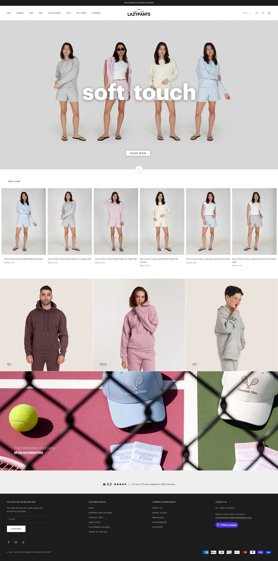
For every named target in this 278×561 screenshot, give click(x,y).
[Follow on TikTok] (23, 542)
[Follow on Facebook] (8, 542)
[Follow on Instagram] (15, 542)
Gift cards (81, 13)
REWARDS (96, 13)
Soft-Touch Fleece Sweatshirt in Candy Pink (116, 259)
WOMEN (20, 13)
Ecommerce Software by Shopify (37, 552)
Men (9, 364)
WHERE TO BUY (159, 513)
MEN (31, 13)
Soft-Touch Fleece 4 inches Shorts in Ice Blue (208, 259)
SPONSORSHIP (159, 522)
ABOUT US (157, 508)
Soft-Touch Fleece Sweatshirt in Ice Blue (23, 259)
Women (103, 364)
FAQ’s (91, 508)
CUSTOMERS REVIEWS (99, 527)
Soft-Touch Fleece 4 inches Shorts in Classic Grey (254, 260)
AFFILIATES (157, 527)
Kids (194, 364)
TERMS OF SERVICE (98, 532)
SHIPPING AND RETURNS (100, 513)
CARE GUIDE (95, 522)
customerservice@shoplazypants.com (233, 518)
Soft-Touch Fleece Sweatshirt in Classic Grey (70, 259)
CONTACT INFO (96, 518)
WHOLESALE (158, 518)
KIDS (41, 13)
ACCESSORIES (54, 13)
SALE (68, 13)
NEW (9, 13)
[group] (139, 94)
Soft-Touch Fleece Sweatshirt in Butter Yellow (159, 260)
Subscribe (16, 529)
